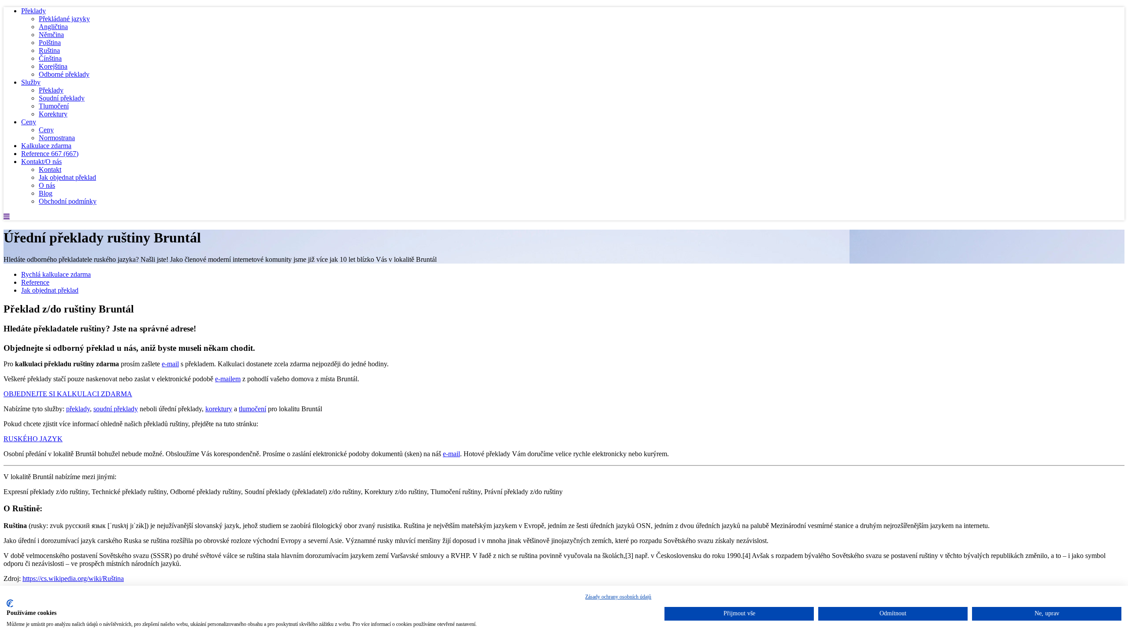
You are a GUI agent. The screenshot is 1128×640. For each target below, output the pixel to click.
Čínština (50, 58)
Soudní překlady (62, 98)
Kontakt (50, 169)
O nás (47, 185)
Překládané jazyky (64, 18)
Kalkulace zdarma (46, 145)
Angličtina (53, 26)
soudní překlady (115, 409)
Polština (50, 42)
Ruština (49, 50)
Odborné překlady (64, 74)
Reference (49, 153)
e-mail (170, 364)
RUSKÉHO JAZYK (33, 439)
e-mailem (228, 379)
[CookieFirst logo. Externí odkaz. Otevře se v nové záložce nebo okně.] (10, 603)
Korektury (53, 114)
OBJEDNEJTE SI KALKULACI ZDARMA (68, 394)
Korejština (53, 66)
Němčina (51, 34)
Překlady (33, 11)
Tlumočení (54, 106)
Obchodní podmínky (67, 201)
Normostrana (57, 137)
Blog (45, 193)
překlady (78, 409)
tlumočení (252, 409)
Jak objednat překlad (67, 177)
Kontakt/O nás (41, 161)
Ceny (28, 122)
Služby (31, 82)
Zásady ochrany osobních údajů (618, 597)
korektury (218, 409)
